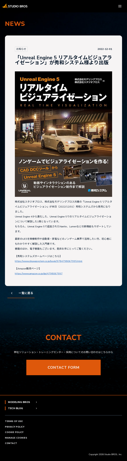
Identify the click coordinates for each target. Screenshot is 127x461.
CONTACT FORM (63, 367)
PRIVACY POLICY (14, 426)
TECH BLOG (15, 408)
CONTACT (11, 443)
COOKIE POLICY (14, 432)
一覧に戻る (26, 293)
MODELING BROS (19, 402)
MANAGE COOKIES (16, 437)
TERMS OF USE (14, 421)
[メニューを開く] (120, 6)
